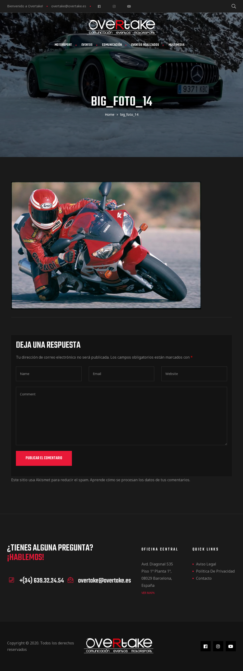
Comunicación (112, 45)
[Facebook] (99, 6)
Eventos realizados (145, 45)
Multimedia (176, 45)
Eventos (87, 45)
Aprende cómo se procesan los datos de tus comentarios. (140, 479)
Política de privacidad (215, 571)
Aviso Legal (206, 564)
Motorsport (63, 45)
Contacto (204, 578)
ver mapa (148, 593)
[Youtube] (129, 6)
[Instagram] (114, 6)
